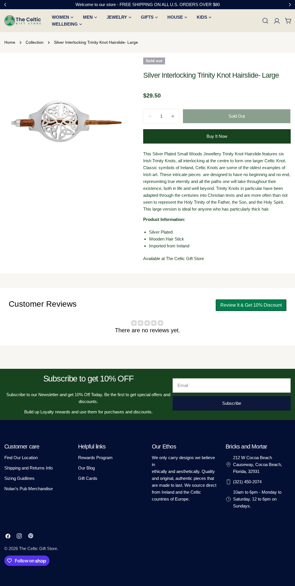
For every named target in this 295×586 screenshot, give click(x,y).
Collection (35, 42)
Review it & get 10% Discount (251, 305)
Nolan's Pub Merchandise (28, 488)
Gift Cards (87, 478)
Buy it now (217, 136)
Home (9, 42)
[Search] (265, 20)
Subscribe (231, 403)
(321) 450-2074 (247, 481)
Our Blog (86, 467)
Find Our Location (21, 457)
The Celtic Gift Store (38, 548)
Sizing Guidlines (19, 478)
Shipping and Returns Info (28, 467)
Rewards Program (95, 457)
